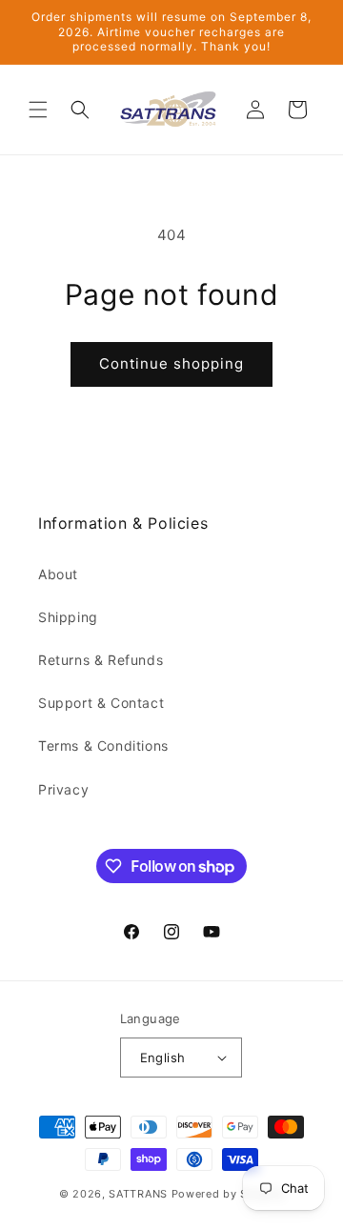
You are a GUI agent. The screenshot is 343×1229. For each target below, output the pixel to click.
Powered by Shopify (228, 1193)
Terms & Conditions (103, 745)
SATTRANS (138, 1193)
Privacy (63, 789)
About (58, 574)
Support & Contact (101, 703)
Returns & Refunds (100, 660)
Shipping (68, 617)
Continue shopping (171, 363)
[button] (38, 110)
